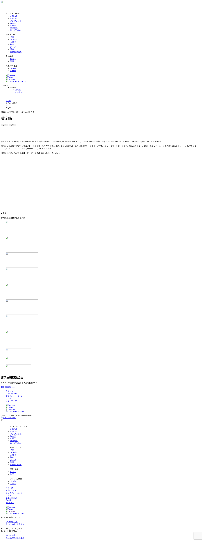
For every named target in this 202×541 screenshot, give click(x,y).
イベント (14, 18)
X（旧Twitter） (16, 30)
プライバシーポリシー (15, 396)
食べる (13, 68)
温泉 (12, 49)
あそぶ (13, 47)
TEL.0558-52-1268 (8, 387)
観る (12, 44)
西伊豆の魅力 (16, 52)
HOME (8, 101)
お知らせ (14, 16)
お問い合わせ (11, 394)
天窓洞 (13, 42)
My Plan (4, 125)
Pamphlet (13, 23)
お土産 (13, 71)
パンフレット (16, 21)
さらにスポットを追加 (15, 524)
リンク (8, 398)
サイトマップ (11, 401)
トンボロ (14, 39)
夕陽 (12, 37)
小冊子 (13, 25)
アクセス (9, 391)
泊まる (13, 59)
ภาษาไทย (19, 92)
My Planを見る (12, 522)
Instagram (14, 28)
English (18, 90)
